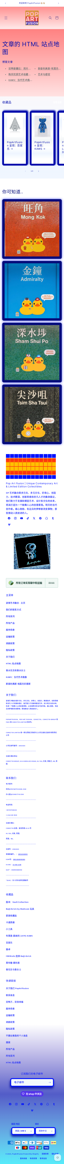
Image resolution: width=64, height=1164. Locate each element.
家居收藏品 (11, 915)
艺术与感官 (44, 74)
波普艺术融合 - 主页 (15, 603)
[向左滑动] (25, 171)
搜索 (8, 1042)
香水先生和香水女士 (15, 670)
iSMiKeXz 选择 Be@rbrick (18, 956)
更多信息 (51, 583)
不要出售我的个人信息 (17, 1035)
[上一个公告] (5, 3)
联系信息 (10, 995)
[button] (6, 18)
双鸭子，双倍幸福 (14, 1002)
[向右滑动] (38, 171)
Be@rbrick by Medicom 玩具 (20, 909)
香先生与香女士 (13, 969)
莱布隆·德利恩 (13, 962)
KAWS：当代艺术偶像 (16, 677)
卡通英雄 (10, 922)
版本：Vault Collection (17, 902)
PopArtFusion (17, 1154)
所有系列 (10, 616)
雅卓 (8, 949)
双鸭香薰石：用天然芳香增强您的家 (28, 68)
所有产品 (10, 623)
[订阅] (49, 1082)
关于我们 (10, 656)
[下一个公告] (58, 3)
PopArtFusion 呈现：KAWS (42, 145)
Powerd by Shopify (31, 1154)
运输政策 (10, 636)
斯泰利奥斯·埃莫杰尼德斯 (18, 683)
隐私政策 (10, 650)
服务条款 (10, 629)
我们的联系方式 (13, 609)
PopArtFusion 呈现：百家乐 (14, 145)
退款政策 (10, 643)
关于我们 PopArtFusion (17, 988)
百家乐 (9, 942)
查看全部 (57, 102)
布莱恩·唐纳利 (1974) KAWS (19, 935)
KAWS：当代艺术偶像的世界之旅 (26, 80)
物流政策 (33, 1158)
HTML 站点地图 (13, 663)
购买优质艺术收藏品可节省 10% (25, 74)
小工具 (9, 929)
